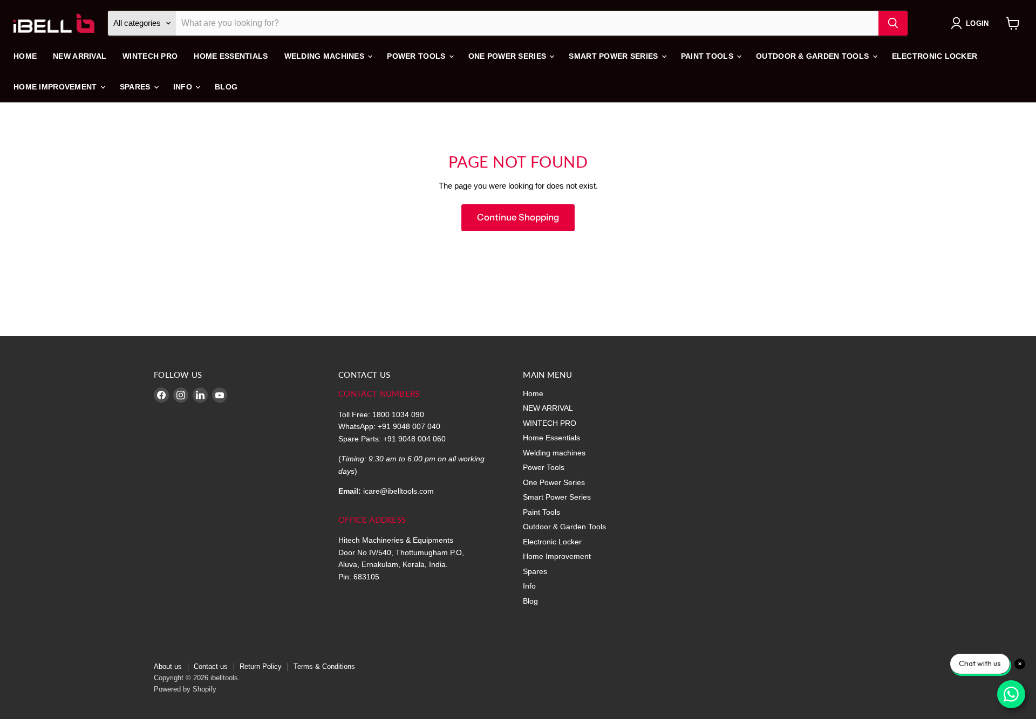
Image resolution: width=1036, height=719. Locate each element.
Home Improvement (56, 86)
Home (25, 56)
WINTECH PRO (150, 56)
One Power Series (508, 56)
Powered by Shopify (185, 689)
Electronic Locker (935, 56)
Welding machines (325, 56)
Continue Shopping (518, 217)
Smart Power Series (614, 56)
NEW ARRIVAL (79, 56)
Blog (226, 86)
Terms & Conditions (324, 666)
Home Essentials (231, 56)
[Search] (893, 23)
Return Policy (261, 666)
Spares (136, 86)
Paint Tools (708, 56)
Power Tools (417, 56)
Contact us (211, 666)
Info (183, 86)
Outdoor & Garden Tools (813, 56)
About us (168, 666)
